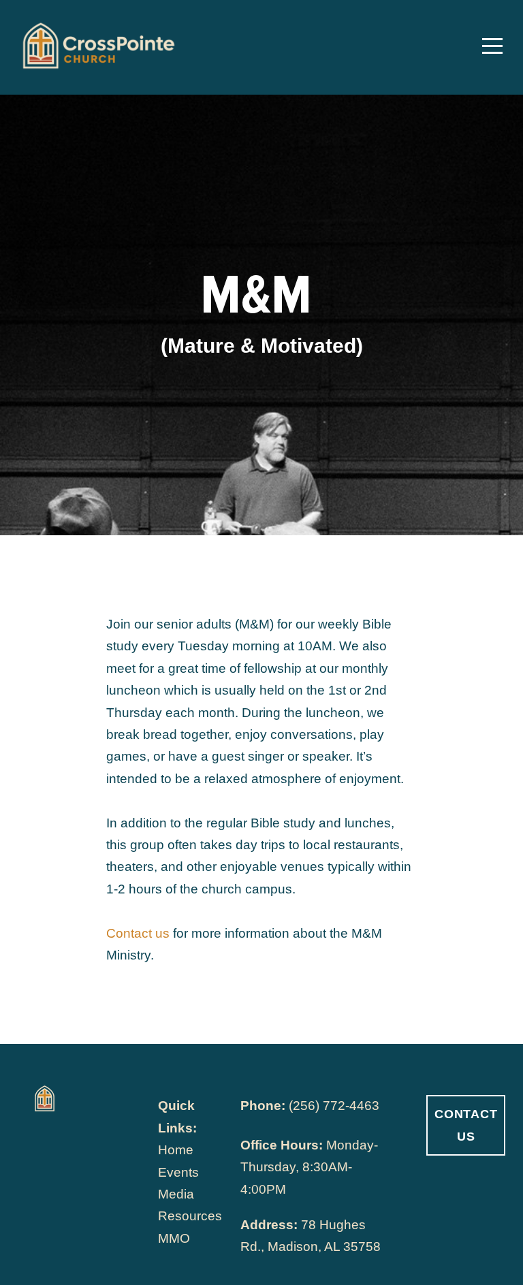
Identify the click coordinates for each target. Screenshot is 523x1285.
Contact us (138, 933)
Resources (190, 1216)
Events (178, 1172)
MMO (174, 1238)
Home (175, 1150)
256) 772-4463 (336, 1105)
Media (176, 1194)
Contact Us (465, 1125)
